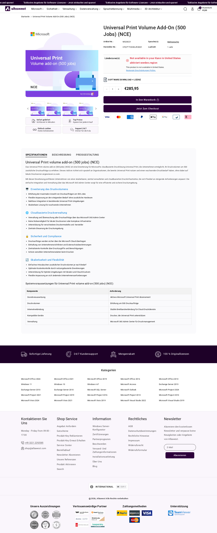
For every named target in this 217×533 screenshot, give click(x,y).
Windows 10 (59, 384)
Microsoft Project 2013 (131, 395)
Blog (95, 466)
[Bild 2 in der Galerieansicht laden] (53, 108)
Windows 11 (26, 384)
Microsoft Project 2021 (31, 395)
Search (60, 469)
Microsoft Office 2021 (64, 379)
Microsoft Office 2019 (97, 379)
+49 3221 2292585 (34, 442)
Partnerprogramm (102, 439)
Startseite (25, 16)
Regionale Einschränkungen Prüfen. (141, 70)
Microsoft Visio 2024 (30, 400)
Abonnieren (180, 455)
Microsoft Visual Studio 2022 (133, 400)
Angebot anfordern (66, 426)
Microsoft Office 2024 (30, 379)
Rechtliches (137, 419)
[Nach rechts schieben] (95, 108)
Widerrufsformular (137, 450)
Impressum (134, 440)
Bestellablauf (63, 450)
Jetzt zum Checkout (147, 108)
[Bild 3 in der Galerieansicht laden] (69, 108)
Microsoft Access (128, 384)
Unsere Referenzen (66, 459)
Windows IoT (93, 384)
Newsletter (172, 419)
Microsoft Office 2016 (130, 379)
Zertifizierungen (101, 434)
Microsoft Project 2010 (169, 395)
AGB (130, 426)
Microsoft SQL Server (96, 390)
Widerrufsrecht (135, 445)
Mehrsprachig (173, 42)
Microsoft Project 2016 (97, 395)
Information (102, 419)
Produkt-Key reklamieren (70, 436)
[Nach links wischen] (28, 108)
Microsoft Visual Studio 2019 (171, 400)
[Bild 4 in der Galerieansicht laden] (86, 108)
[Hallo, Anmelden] (192, 8)
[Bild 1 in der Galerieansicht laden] (37, 108)
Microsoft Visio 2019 (96, 400)
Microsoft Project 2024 (169, 390)
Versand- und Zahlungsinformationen (104, 450)
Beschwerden (99, 444)
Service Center (64, 445)
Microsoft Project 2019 (64, 395)
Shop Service (67, 419)
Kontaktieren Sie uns (34, 421)
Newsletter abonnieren (68, 455)
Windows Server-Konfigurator (101, 428)
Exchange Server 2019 (168, 384)
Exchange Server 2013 (30, 390)
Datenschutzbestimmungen (142, 431)
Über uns (97, 461)
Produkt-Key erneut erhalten (71, 440)
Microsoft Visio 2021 (63, 400)
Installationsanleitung (104, 456)
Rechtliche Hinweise (138, 436)
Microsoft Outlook (128, 390)
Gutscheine (62, 431)
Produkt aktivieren (66, 464)
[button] (37, 9)
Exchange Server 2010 (64, 390)
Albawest (101, 498)
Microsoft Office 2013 (168, 379)
